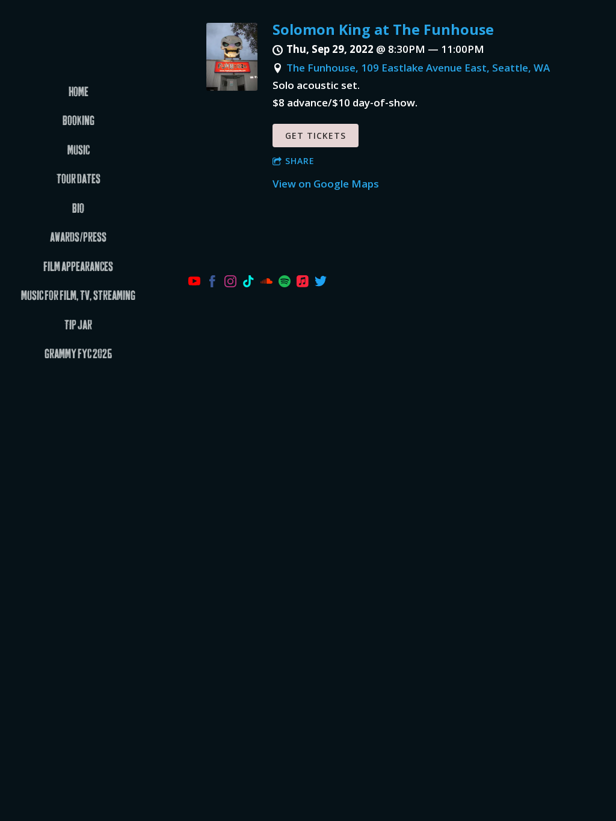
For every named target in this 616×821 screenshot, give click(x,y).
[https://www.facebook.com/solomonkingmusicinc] (212, 283)
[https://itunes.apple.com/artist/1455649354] (303, 283)
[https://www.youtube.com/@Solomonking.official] (194, 283)
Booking (78, 121)
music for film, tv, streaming (78, 296)
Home (78, 92)
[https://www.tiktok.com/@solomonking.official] (248, 283)
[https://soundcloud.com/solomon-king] (266, 283)
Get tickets (315, 135)
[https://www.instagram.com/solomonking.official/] (230, 283)
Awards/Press (78, 237)
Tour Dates (78, 179)
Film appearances (78, 267)
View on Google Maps (326, 184)
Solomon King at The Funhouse (383, 29)
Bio (78, 209)
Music (78, 150)
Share (300, 160)
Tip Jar (78, 325)
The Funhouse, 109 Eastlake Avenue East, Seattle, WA (418, 68)
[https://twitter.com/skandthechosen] (321, 283)
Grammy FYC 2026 (78, 354)
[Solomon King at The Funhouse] (231, 87)
